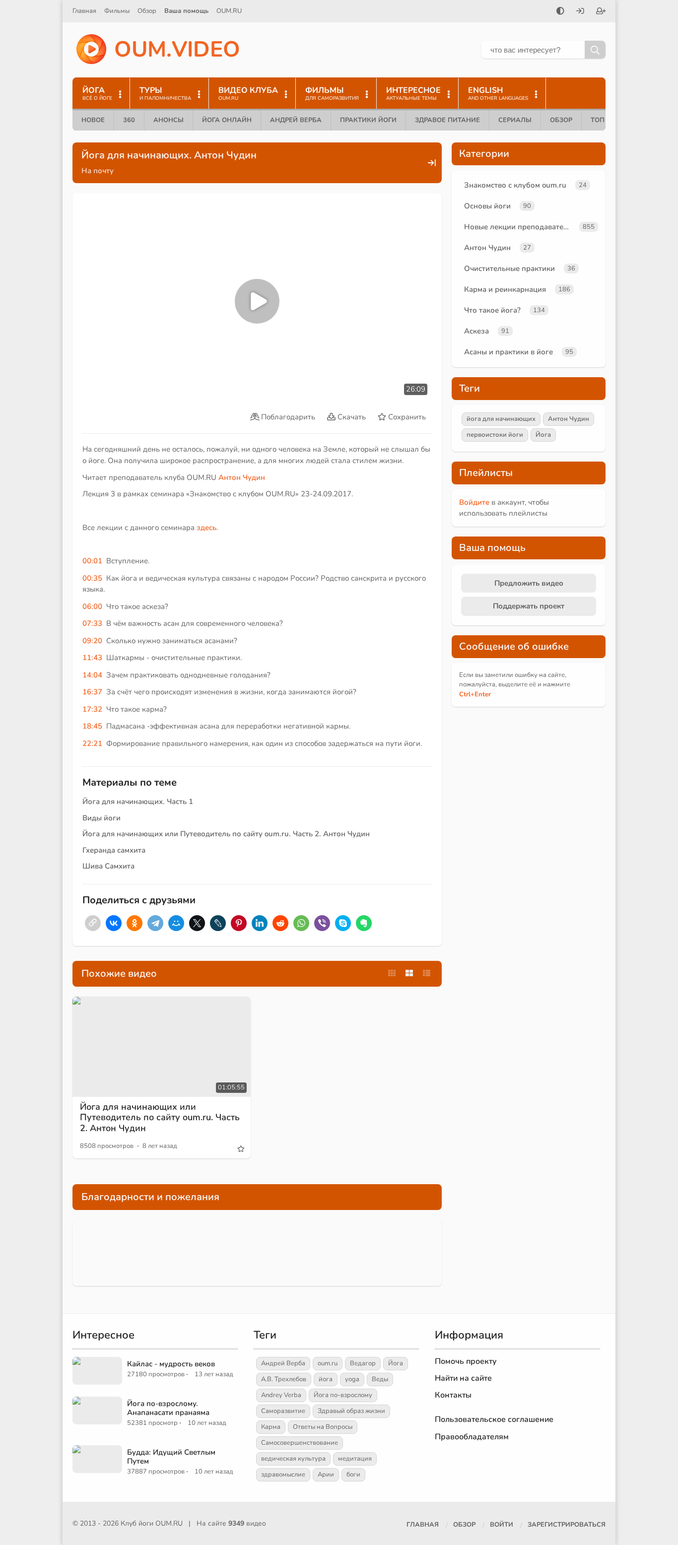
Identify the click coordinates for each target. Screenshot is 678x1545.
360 (129, 120)
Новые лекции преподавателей (519, 227)
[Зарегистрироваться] (601, 11)
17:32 (92, 709)
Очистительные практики (509, 268)
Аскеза (476, 331)
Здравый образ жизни (351, 1411)
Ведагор (363, 1363)
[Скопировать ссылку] (93, 923)
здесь (206, 528)
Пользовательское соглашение (494, 1419)
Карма (270, 1426)
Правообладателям (472, 1436)
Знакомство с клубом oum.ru (515, 185)
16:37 (92, 692)
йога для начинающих (501, 418)
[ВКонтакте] (114, 923)
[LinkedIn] (260, 923)
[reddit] (280, 923)
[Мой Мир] (176, 923)
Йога (543, 434)
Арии (326, 1474)
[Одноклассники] (134, 923)
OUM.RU (229, 10)
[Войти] (580, 11)
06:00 (92, 606)
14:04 (92, 675)
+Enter (475, 694)
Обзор (146, 10)
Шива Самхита (108, 866)
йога (326, 1379)
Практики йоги (368, 120)
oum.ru (328, 1363)
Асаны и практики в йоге (508, 352)
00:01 (92, 561)
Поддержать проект (528, 606)
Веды (380, 1379)
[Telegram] (155, 923)
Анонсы (168, 120)
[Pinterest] (239, 923)
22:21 (92, 743)
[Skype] (343, 923)
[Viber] (322, 923)
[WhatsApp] (301, 923)
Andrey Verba (281, 1395)
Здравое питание (447, 120)
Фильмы (117, 10)
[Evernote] (364, 923)
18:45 (92, 726)
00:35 (92, 578)
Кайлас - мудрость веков (171, 1364)
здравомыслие (283, 1474)
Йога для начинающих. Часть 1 (137, 801)
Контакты (453, 1395)
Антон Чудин (241, 477)
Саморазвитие (283, 1411)
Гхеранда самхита (113, 850)
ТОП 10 (602, 120)
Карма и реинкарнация (505, 289)
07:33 (92, 623)
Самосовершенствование (299, 1442)
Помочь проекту (466, 1361)
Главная (84, 10)
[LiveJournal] (218, 923)
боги (353, 1474)
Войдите (474, 502)
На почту (97, 171)
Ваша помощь (186, 10)
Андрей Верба (296, 120)
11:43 (92, 658)
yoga (352, 1379)
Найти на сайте (463, 1378)
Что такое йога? (492, 310)
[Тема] (560, 11)
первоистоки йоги (495, 434)
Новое (93, 120)
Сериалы (515, 120)
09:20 (92, 641)
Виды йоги (101, 818)
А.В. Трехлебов (283, 1379)
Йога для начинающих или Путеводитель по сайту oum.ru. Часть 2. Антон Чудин (226, 834)
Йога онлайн (227, 120)
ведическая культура (293, 1458)
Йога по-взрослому (343, 1395)
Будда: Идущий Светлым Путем (171, 1456)
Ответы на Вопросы (322, 1426)
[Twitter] (197, 923)
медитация (355, 1458)
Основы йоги (487, 206)
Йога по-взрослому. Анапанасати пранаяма (168, 1408)
